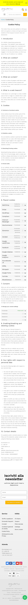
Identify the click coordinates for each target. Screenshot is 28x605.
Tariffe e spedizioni (7, 518)
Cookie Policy (6, 531)
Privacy (22, 594)
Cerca (25, 14)
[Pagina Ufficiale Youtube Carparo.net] (17, 563)
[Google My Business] (7, 563)
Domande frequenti (7, 521)
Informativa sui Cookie (16, 592)
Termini (14, 596)
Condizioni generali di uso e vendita (9, 590)
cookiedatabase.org (6, 459)
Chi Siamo (18, 518)
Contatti (4, 524)
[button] (26, 3)
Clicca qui (18, 4)
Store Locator (19, 529)
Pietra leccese (19, 524)
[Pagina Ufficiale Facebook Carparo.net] (10, 563)
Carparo (17, 521)
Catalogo (17, 526)
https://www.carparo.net (14, 42)
